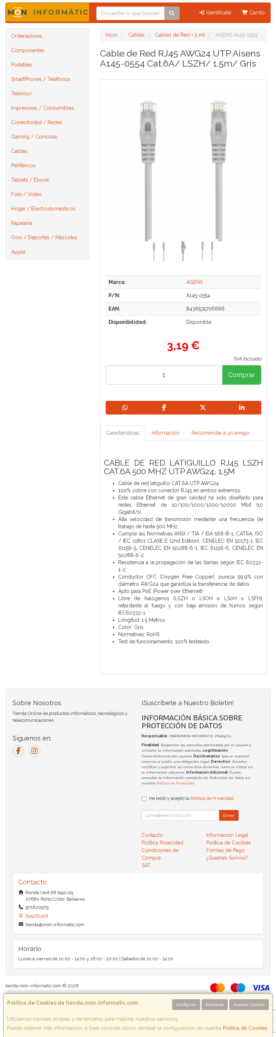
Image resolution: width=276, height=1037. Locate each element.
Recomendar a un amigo (220, 433)
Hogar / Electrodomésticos (43, 209)
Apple (18, 252)
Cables (19, 151)
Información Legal (227, 835)
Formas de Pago (225, 850)
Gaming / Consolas (34, 137)
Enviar (229, 815)
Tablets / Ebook (30, 180)
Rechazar (215, 1004)
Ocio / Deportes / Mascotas (44, 237)
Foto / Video (26, 194)
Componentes (28, 50)
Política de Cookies (245, 1028)
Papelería (21, 223)
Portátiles (21, 65)
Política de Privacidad (175, 783)
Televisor (21, 93)
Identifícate (218, 12)
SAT (146, 865)
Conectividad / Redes (36, 122)
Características (122, 433)
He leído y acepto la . (192, 798)
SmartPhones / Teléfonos (40, 79)
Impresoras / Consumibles (42, 108)
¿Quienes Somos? (227, 858)
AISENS (194, 282)
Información (165, 433)
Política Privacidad (162, 843)
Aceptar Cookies (249, 1004)
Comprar (241, 375)
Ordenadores (26, 36)
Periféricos (23, 165)
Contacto (152, 835)
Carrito (256, 12)
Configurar (186, 1004)
